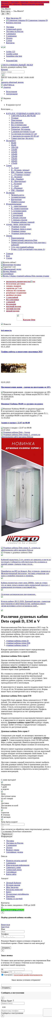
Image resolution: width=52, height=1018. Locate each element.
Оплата (9, 38)
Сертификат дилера (14, 852)
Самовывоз (11, 34)
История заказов (13, 885)
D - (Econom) (16, 177)
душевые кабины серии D (17, 641)
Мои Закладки (12, 887)
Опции (9, 236)
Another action (12, 54)
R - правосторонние (19, 208)
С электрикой (17, 213)
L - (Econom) (16, 184)
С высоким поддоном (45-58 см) (25, 136)
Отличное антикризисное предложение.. (18, 594)
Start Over (5, 927)
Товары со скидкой (14, 898)
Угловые (14, 118)
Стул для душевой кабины (22, 247)
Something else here (14, 56)
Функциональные (13, 204)
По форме (10, 193)
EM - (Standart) (17, 179)
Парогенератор (17, 238)
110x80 (14, 150)
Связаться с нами (13, 867)
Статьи (9, 40)
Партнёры (10, 896)
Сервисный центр (14, 29)
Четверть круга (17, 195)
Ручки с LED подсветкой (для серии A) (28, 249)
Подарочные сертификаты (17, 894)
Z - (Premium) (16, 188)
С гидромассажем (18, 211)
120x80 (14, 154)
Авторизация (11, 94)
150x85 (14, 159)
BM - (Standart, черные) (21, 172)
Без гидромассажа (19, 125)
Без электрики (17, 122)
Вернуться (5, 925)
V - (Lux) (15, 186)
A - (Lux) (15, 168)
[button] (3, 47)
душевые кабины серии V (17, 645)
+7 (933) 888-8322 (36, 910)
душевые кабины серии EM (18, 643)
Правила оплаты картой (16, 861)
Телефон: (5, 934)
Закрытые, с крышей (20, 127)
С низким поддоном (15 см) (23, 131)
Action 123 (10, 51)
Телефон (4, 972)
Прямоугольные (18, 202)
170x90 (14, 163)
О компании (11, 36)
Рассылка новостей (14, 889)
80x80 (13, 143)
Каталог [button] (4, 69)
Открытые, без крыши (20, 129)
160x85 (14, 161)
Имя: (3, 929)
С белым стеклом (18, 217)
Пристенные (16, 120)
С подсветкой (17, 215)
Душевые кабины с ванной (22, 222)
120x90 (14, 156)
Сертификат (11, 872)
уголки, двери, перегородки (18, 224)
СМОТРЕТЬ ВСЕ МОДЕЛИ (23, 116)
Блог (8, 256)
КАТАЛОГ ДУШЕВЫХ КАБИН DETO (23, 113)
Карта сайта (11, 874)
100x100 (14, 147)
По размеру (11, 140)
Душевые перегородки (21, 233)
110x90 (14, 152)
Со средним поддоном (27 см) (24, 134)
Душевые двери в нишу (21, 229)
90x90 (13, 145)
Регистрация (11, 91)
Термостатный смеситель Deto (24, 240)
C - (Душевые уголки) (20, 174)
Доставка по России (14, 31)
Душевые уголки (18, 227)
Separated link (11, 60)
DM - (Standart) (17, 190)
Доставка (10, 27)
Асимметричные (18, 197)
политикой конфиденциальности (28, 975)
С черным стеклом (19, 220)
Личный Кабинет (13, 883)
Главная (9, 253)
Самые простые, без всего (22, 138)
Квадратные (16, 199)
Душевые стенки (18, 231)
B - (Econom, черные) (20, 170)
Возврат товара (12, 850)
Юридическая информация (17, 865)
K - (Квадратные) (18, 181)
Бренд (8, 892)
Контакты (10, 43)
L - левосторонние (19, 206)
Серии (9, 165)
